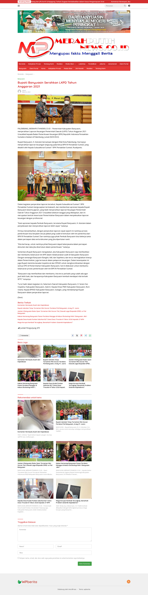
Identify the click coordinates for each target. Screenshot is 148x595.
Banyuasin (22, 68)
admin (24, 90)
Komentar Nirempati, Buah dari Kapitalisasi (101, 2)
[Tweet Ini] (77, 335)
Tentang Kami (49, 64)
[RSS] (128, 582)
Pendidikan (92, 64)
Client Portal (124, 64)
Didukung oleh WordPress (67, 589)
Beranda (22, 64)
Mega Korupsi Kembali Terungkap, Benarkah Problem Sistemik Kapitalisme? (45, 322)
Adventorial (112, 64)
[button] (125, 5)
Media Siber (70, 64)
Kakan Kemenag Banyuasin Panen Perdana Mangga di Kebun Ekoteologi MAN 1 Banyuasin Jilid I (52, 316)
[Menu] (19, 6)
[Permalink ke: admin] (19, 91)
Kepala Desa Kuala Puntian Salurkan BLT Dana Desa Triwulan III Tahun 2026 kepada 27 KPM (51, 319)
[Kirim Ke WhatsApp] (90, 335)
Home (43, 68)
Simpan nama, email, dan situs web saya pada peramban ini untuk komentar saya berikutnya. (52, 558)
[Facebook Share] (72, 335)
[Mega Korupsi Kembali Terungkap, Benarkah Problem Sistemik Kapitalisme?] (80, 375)
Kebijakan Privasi (34, 64)
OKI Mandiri (79, 68)
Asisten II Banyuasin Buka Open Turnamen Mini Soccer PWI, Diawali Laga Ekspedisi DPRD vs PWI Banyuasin (52, 312)
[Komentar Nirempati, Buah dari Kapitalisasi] (29, 351)
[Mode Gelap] (129, 6)
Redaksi (60, 64)
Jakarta (102, 64)
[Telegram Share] (85, 335)
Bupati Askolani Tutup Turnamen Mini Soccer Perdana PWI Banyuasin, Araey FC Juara (48, 308)
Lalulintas (82, 64)
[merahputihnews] (74, 47)
